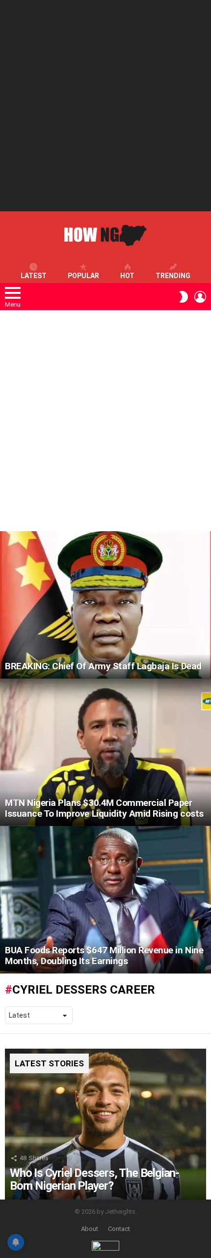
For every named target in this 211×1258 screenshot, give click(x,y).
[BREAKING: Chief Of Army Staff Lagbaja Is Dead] (105, 605)
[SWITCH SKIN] (183, 297)
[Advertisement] (105, 105)
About (89, 1228)
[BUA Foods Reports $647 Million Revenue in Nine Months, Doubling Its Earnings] (105, 899)
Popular (83, 276)
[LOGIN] (200, 297)
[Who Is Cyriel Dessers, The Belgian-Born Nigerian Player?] (105, 1124)
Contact (119, 1228)
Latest (34, 276)
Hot (127, 276)
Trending (173, 276)
